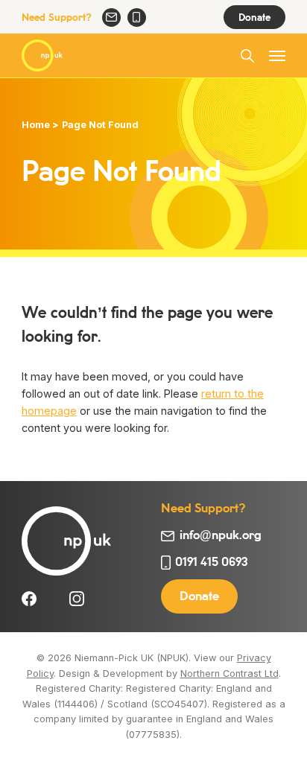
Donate (254, 17)
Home (36, 124)
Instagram (76, 598)
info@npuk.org (111, 17)
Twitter (52, 598)
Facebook (29, 598)
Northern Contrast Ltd (229, 673)
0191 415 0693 (136, 17)
